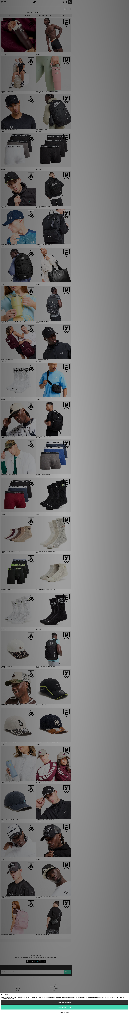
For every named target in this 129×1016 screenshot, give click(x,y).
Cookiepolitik (11, 998)
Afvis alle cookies (64, 1012)
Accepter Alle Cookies (64, 1007)
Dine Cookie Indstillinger (64, 1002)
